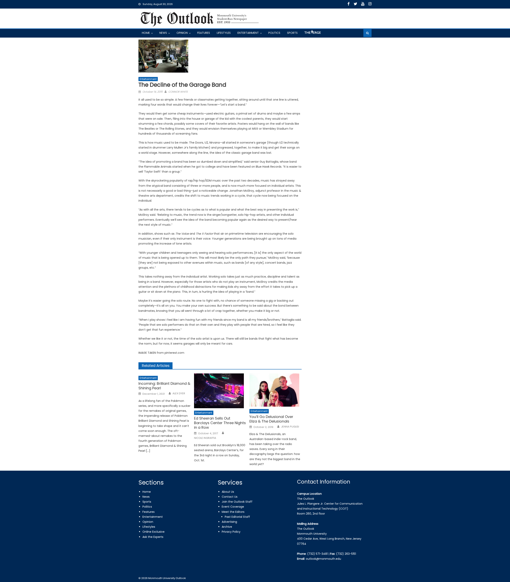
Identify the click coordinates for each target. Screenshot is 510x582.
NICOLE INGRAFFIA (205, 438)
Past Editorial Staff (237, 517)
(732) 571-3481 (317, 554)
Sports (292, 33)
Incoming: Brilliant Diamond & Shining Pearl (164, 386)
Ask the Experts (152, 537)
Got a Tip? (312, 33)
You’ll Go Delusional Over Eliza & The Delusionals (271, 419)
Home (146, 33)
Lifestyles (224, 33)
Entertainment (248, 33)
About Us (228, 492)
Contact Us (229, 497)
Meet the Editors (233, 512)
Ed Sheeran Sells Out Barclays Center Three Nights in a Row (220, 423)
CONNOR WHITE (178, 92)
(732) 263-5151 (346, 554)
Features (203, 33)
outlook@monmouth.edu (323, 559)
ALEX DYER (179, 393)
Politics (274, 33)
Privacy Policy (231, 532)
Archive (227, 527)
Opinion (182, 33)
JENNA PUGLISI (290, 426)
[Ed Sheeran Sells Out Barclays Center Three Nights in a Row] (220, 390)
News (163, 33)
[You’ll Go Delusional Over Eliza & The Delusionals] (275, 390)
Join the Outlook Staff (237, 502)
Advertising (229, 522)
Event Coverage (233, 507)
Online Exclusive (153, 532)
